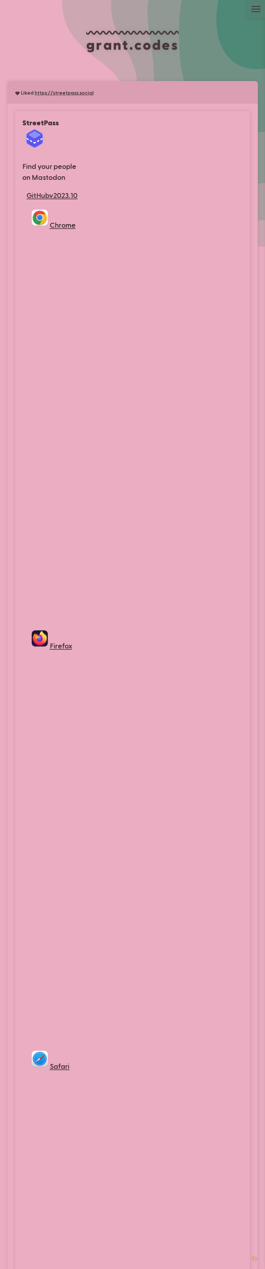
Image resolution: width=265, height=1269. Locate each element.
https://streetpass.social (64, 92)
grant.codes (132, 44)
